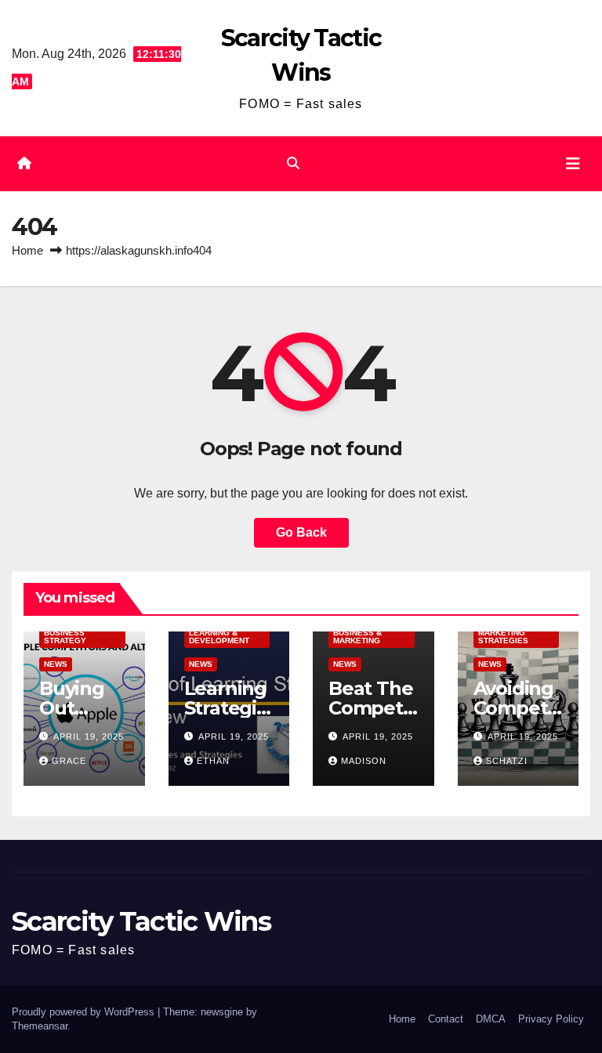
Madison (363, 760)
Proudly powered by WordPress (85, 1012)
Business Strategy (65, 636)
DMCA (491, 1019)
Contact (445, 1019)
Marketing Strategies (503, 636)
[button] (293, 163)
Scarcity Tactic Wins (141, 921)
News (55, 664)
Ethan (213, 760)
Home (27, 250)
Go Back (301, 532)
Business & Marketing (357, 636)
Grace (69, 760)
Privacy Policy (551, 1019)
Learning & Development (219, 636)
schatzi (507, 760)
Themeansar (39, 1026)
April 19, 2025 (88, 736)
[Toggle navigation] (573, 164)
